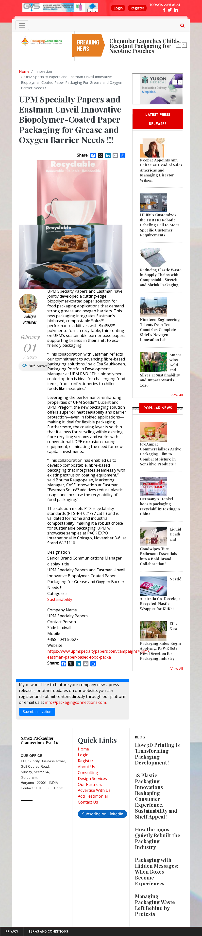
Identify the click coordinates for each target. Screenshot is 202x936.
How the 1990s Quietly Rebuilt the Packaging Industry (157, 838)
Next (95, 11)
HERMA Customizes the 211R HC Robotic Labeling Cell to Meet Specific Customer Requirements (159, 224)
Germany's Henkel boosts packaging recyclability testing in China (160, 506)
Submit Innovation (37, 711)
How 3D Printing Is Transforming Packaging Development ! (157, 753)
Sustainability (59, 599)
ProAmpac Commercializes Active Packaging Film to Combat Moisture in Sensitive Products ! (160, 454)
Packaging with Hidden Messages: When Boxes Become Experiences (156, 871)
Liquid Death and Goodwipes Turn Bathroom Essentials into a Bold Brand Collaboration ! (160, 546)
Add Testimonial (93, 796)
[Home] (42, 41)
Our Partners (90, 784)
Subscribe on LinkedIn (102, 813)
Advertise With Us (94, 790)
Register (137, 8)
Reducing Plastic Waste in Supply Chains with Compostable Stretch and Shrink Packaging (161, 277)
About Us (86, 766)
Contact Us (88, 802)
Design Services (92, 778)
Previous (89, 11)
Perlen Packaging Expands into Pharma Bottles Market (144, 38)
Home (24, 71)
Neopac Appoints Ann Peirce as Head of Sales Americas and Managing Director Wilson (161, 170)
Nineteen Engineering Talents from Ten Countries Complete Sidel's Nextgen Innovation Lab (160, 329)
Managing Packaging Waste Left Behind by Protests (155, 905)
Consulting (88, 772)
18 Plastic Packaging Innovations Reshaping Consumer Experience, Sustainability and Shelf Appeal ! (156, 796)
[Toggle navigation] (22, 25)
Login (118, 8)
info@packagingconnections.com (75, 702)
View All (176, 394)
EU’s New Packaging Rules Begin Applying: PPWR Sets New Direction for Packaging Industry (160, 641)
